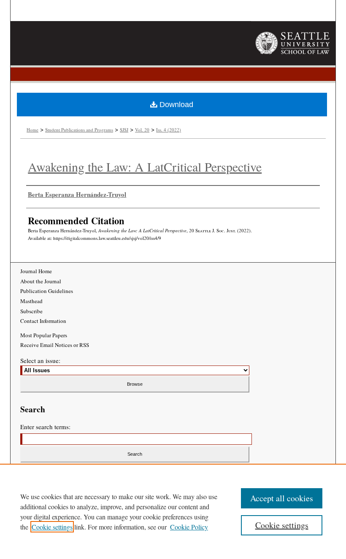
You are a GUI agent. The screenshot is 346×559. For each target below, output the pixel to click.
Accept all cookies (281, 498)
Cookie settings (52, 526)
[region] (173, 511)
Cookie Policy (189, 526)
